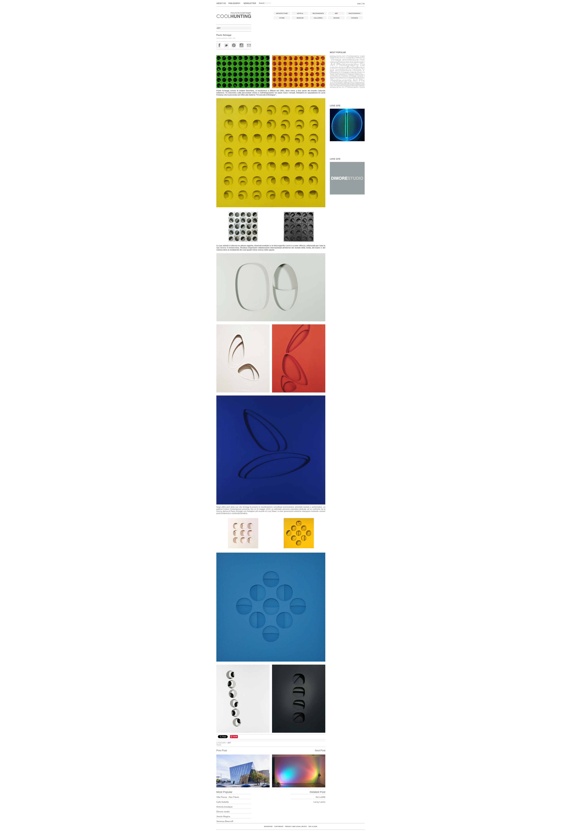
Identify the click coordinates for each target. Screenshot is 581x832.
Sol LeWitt (320, 797)
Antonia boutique (224, 807)
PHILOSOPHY (234, 3)
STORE (282, 18)
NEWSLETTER (250, 3)
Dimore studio (223, 811)
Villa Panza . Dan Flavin (227, 797)
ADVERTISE (268, 826)
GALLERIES (318, 18)
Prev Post (221, 750)
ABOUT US (221, 3)
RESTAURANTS (318, 13)
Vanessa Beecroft (224, 821)
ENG (359, 4)
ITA (363, 4)
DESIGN (336, 18)
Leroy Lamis (319, 802)
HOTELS (300, 13)
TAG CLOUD (312, 826)
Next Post (320, 750)
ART (336, 13)
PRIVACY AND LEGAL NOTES (296, 826)
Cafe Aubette (222, 802)
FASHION (354, 18)
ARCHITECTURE (282, 13)
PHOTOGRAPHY (355, 13)
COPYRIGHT (278, 826)
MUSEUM (300, 18)
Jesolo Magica (223, 816)
